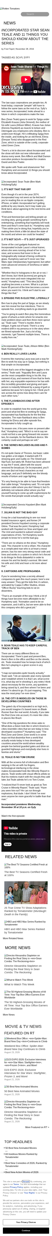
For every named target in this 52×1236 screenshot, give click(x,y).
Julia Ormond (27, 122)
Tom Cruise (38, 779)
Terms (16, 1184)
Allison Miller (23, 125)
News (10, 23)
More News (9, 1014)
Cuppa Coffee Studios (26, 585)
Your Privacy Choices (26, 1222)
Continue (26, 1230)
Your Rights (29, 1193)
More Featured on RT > (37, 1127)
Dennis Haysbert (10, 128)
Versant (26, 1181)
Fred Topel (9, 49)
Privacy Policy (16, 1187)
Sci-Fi (19, 57)
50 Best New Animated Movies (21, 1148)
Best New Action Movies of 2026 (21, 1172)
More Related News (13, 938)
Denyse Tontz (9, 139)
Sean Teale (13, 119)
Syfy (27, 57)
